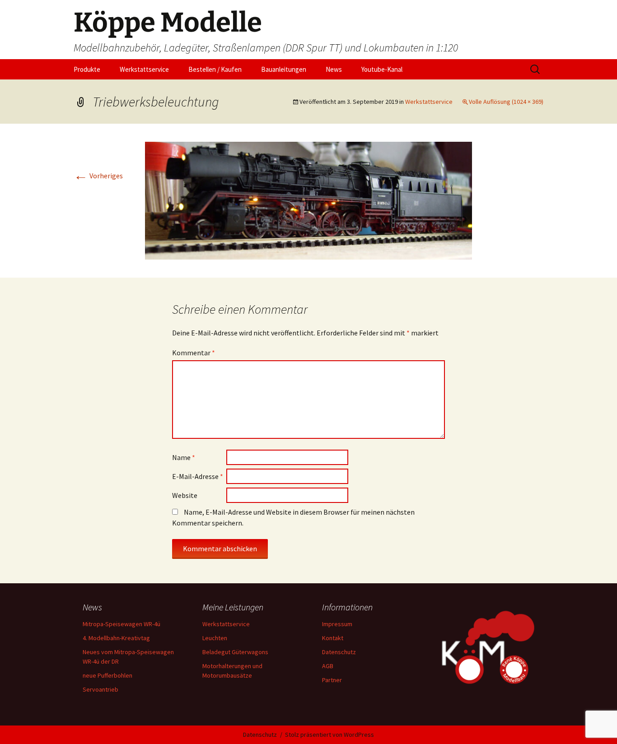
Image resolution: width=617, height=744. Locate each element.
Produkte (87, 69)
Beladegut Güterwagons (235, 652)
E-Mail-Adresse (197, 476)
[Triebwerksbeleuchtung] (308, 199)
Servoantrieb (100, 689)
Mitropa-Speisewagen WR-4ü (121, 624)
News (334, 69)
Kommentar (193, 352)
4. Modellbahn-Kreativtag (116, 638)
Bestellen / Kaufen (215, 69)
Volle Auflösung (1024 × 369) (506, 102)
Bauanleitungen (283, 69)
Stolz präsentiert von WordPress (329, 734)
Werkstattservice (144, 69)
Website (184, 495)
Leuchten (214, 638)
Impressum (337, 624)
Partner (332, 680)
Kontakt (332, 638)
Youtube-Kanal (381, 69)
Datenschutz (339, 652)
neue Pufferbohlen (107, 675)
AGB (327, 666)
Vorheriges (98, 175)
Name (183, 457)
